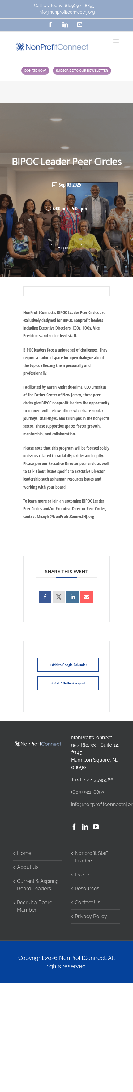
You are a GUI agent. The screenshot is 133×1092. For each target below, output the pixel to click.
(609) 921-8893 (79, 5)
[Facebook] (74, 827)
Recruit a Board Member (35, 906)
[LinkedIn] (85, 827)
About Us (28, 867)
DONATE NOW (35, 70)
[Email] (86, 597)
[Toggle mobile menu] (116, 41)
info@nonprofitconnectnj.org (66, 12)
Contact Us (87, 902)
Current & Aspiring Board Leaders (38, 884)
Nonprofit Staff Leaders (91, 857)
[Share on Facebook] (45, 597)
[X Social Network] (59, 597)
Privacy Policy (91, 916)
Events (82, 875)
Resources (87, 888)
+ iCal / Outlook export (68, 683)
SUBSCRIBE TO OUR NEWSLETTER (82, 70)
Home (24, 853)
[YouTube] (96, 827)
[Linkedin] (72, 597)
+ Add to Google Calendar (68, 664)
